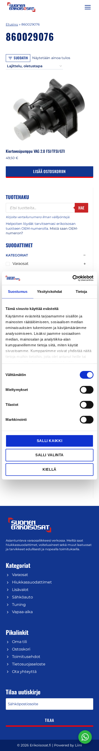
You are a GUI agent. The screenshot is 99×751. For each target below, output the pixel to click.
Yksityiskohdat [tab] (49, 291)
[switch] (86, 390)
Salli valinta (49, 455)
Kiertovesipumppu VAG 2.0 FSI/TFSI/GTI (35, 151)
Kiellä (49, 469)
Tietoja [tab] (81, 291)
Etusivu (12, 24)
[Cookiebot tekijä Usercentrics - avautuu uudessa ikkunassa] (72, 278)
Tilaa (49, 720)
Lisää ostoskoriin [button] (49, 171)
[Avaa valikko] (87, 7)
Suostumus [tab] (17, 291)
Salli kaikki (49, 441)
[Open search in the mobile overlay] (47, 208)
